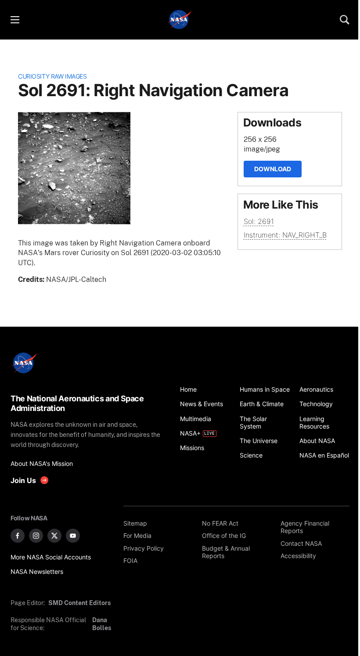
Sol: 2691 (259, 221)
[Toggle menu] (14, 20)
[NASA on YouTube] (73, 536)
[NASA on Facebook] (18, 536)
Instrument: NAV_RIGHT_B (285, 235)
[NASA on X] (54, 536)
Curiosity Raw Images (52, 76)
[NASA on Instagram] (36, 536)
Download (272, 169)
